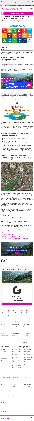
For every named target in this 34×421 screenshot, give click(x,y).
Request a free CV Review (16, 388)
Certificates (14, 384)
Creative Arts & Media (15, 337)
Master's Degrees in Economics (16, 365)
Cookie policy (3, 402)
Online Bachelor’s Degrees (5, 337)
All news (2, 5)
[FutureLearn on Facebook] (1, 418)
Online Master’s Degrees (4, 335)
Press (16, 5)
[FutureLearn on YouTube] (8, 418)
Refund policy (3, 400)
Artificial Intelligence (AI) (27, 328)
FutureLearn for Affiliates (27, 388)
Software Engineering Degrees (5, 362)
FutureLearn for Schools (27, 386)
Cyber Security (25, 335)
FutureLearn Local (10, 5)
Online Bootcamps (3, 331)
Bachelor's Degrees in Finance (27, 359)
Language (13, 335)
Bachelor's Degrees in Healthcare (28, 349)
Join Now (17, 304)
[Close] (33, 1)
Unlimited (13, 386)
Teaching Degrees (3, 353)
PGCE (1, 360)
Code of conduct (3, 404)
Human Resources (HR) (26, 333)
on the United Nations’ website (16, 69)
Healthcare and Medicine (16, 326)
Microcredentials (3, 328)
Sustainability (13, 8)
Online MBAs (3, 349)
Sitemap (2, 409)
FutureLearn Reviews (15, 379)
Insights (21, 5)
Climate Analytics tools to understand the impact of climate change (15, 228)
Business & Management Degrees (6, 364)
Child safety (14, 395)
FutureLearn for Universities (27, 379)
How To (26, 5)
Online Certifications (4, 326)
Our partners (25, 377)
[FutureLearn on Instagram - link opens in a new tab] (3, 418)
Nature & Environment (6, 8)
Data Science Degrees (4, 358)
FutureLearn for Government (27, 384)
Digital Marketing (26, 324)
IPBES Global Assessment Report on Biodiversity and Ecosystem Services (16, 238)
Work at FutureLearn (4, 379)
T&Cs (1, 395)
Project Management (26, 337)
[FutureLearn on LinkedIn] (10, 418)
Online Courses (3, 324)
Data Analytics (25, 326)
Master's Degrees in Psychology (17, 349)
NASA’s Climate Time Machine (8, 234)
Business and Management (16, 324)
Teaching (13, 328)
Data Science (25, 331)
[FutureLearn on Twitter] (6, 418)
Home (2, 8)
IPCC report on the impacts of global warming (11, 230)
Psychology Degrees (4, 351)
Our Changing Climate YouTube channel (9, 232)
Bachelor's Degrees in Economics (28, 357)
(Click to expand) (4, 123)
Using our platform (15, 377)
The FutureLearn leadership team (6, 377)
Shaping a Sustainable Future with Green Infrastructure (24, 8)
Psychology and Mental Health (16, 331)
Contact (13, 400)
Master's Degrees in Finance (16, 363)
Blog (1, 384)
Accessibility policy (4, 406)
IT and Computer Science (16, 333)
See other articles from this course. (18, 13)
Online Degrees (3, 333)
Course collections (26, 342)
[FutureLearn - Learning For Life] (30, 418)
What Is (31, 5)
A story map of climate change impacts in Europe (11, 236)
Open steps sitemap (4, 411)
